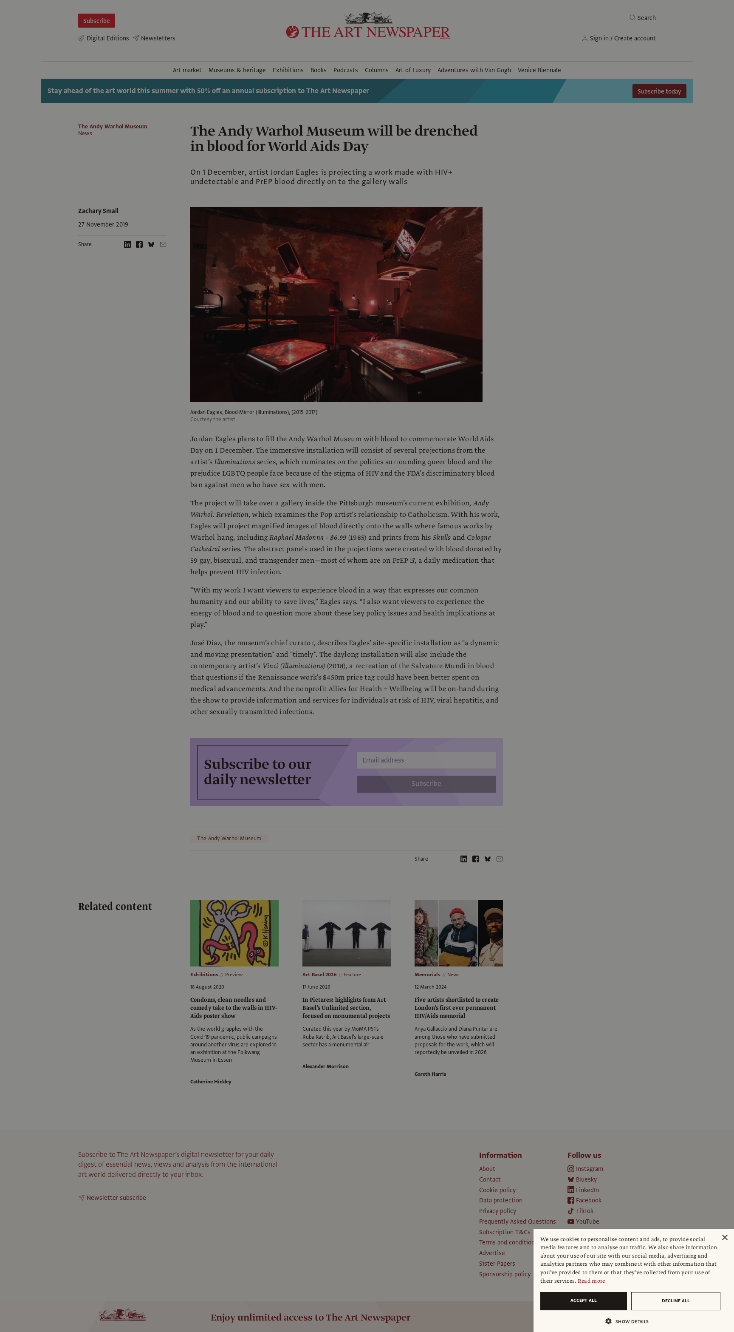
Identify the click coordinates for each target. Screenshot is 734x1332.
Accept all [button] (583, 1300)
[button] (630, 1321)
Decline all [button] (676, 1301)
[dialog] (634, 1280)
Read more (591, 1281)
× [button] (724, 1238)
